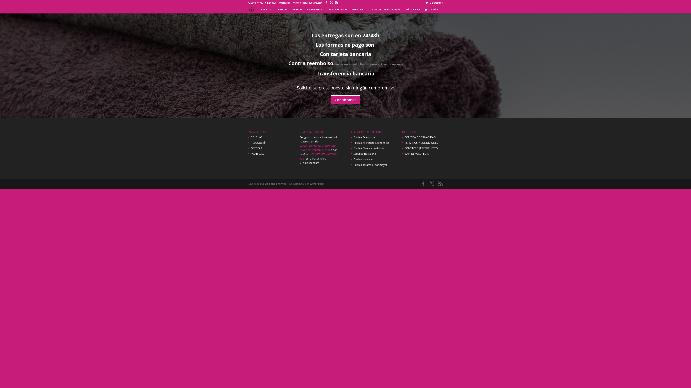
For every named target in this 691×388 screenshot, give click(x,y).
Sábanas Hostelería (364, 153)
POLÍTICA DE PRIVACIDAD (420, 137)
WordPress (317, 183)
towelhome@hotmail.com (315, 150)
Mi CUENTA (413, 9)
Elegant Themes (275, 183)
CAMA (280, 9)
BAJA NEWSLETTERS (417, 153)
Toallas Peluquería (364, 137)
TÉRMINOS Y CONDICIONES (421, 142)
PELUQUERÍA (314, 9)
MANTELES (257, 153)
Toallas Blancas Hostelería (368, 148)
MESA (295, 9)
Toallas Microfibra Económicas (371, 142)
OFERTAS (357, 9)
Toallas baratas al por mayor (370, 165)
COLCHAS (256, 137)
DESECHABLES (335, 9)
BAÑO (264, 9)
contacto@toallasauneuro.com (318, 145)
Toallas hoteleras (363, 159)
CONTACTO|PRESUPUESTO (384, 9)
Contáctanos (345, 99)
